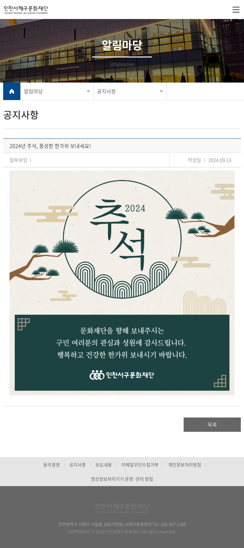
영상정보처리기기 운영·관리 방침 (122, 479)
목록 (212, 424)
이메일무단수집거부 (140, 464)
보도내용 (103, 464)
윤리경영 (51, 464)
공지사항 (106, 91)
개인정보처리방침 (184, 464)
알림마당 (33, 91)
